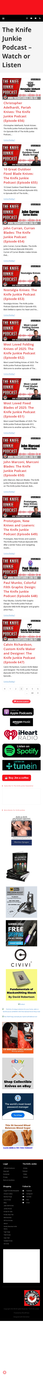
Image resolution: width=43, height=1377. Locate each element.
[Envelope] (35, 18)
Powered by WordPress (21, 1313)
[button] (3, 18)
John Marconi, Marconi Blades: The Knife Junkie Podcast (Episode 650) (21, 468)
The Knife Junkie (30, 1164)
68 (32, 693)
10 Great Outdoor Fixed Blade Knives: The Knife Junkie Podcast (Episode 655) (21, 176)
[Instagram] (27, 18)
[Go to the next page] (38, 693)
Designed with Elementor (21, 1317)
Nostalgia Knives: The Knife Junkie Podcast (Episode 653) (20, 294)
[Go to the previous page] (5, 689)
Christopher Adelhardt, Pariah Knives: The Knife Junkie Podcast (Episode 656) (17, 112)
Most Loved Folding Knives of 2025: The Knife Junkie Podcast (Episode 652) (19, 351)
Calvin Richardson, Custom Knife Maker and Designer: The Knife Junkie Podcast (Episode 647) (19, 653)
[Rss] (39, 18)
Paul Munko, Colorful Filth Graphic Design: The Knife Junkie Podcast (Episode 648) (21, 589)
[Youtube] (31, 18)
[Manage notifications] (4, 1372)
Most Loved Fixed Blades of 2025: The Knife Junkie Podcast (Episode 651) (19, 409)
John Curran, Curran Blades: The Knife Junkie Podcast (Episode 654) (19, 234)
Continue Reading (9, 140)
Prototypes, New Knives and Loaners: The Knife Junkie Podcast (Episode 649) (21, 527)
